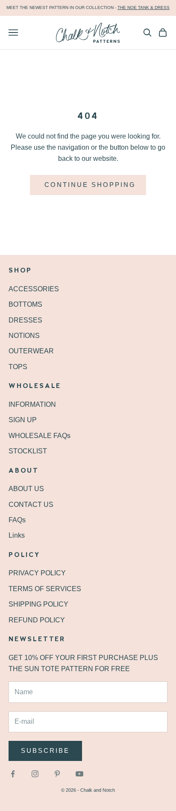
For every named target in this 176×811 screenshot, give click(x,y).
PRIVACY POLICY (37, 573)
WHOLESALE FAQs (39, 435)
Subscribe (45, 750)
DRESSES (25, 320)
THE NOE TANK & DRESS (143, 7)
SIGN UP (23, 419)
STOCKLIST (28, 451)
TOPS (18, 366)
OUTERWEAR (31, 351)
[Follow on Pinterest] (57, 774)
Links (17, 535)
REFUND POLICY (37, 620)
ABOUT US (26, 488)
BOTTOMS (25, 304)
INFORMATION (32, 404)
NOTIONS (24, 335)
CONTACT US (31, 504)
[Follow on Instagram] (35, 774)
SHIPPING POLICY (38, 604)
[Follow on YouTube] (79, 774)
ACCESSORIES (34, 289)
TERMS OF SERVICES (45, 588)
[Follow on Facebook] (13, 774)
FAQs (17, 520)
